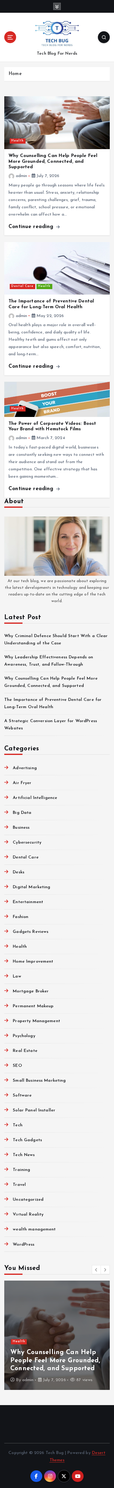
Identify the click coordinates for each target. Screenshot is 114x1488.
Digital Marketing (31, 887)
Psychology (24, 1036)
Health (17, 140)
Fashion (20, 917)
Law (17, 976)
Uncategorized (28, 1199)
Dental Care (22, 286)
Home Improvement (33, 961)
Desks (18, 872)
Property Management (36, 1021)
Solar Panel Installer (34, 1110)
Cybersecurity (27, 842)
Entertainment (28, 902)
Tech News (24, 1155)
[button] (96, 1269)
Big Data (22, 813)
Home (15, 74)
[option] (57, 1335)
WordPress (23, 1244)
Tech (17, 1125)
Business (21, 827)
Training (21, 1170)
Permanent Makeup (33, 1006)
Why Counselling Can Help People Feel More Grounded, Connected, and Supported (53, 161)
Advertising (25, 768)
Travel (19, 1185)
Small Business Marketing (39, 1080)
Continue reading (32, 226)
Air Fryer (22, 783)
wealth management (34, 1229)
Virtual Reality (28, 1214)
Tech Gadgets (27, 1140)
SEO (17, 1065)
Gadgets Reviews (30, 932)
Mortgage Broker (31, 991)
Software (22, 1095)
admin (21, 176)
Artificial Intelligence (35, 798)
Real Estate (25, 1051)
